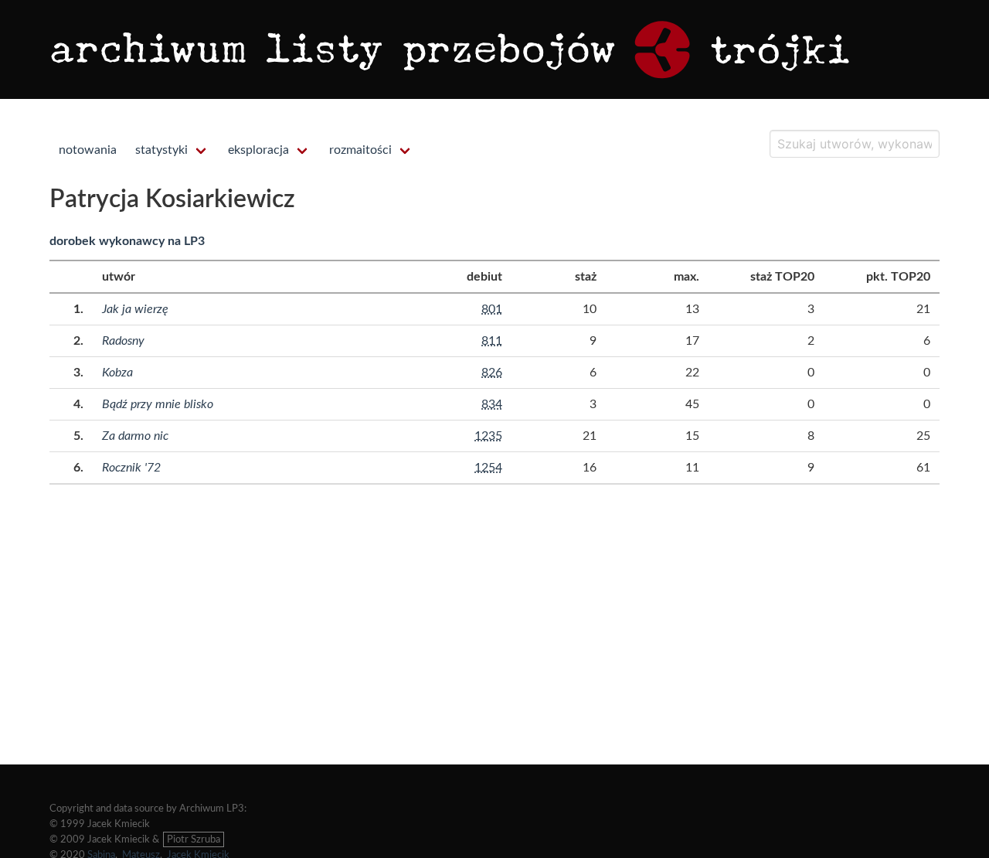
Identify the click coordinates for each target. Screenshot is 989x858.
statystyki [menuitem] (161, 150)
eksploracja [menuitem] (258, 150)
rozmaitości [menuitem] (360, 150)
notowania (88, 150)
